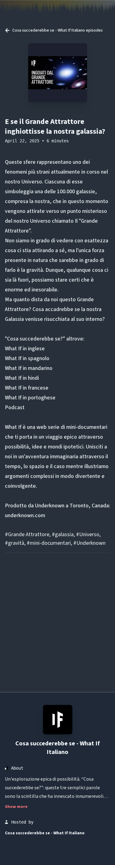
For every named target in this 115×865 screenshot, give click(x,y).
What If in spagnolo (27, 358)
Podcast (15, 407)
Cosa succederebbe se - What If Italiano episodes (57, 30)
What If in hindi (22, 378)
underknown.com (25, 515)
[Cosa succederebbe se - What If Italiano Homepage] (57, 719)
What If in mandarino (28, 368)
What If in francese (26, 388)
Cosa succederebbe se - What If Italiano (57, 747)
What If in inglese (25, 348)
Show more (16, 807)
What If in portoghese (30, 398)
